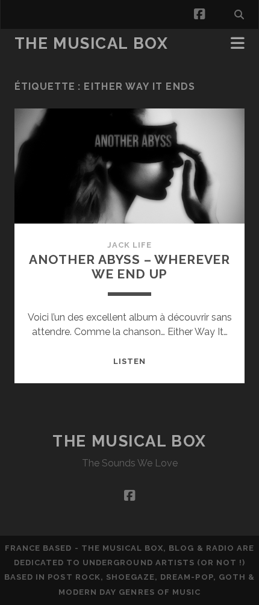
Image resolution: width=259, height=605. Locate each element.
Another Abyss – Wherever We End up (129, 266)
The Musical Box (91, 43)
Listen (129, 361)
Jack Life (129, 244)
